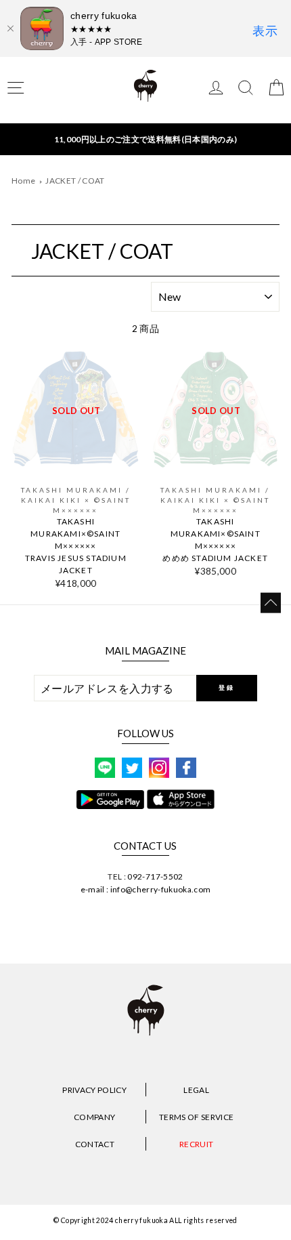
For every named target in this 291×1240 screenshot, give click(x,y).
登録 (226, 687)
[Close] (10, 28)
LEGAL (196, 1090)
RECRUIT (196, 1144)
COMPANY (94, 1117)
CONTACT (94, 1144)
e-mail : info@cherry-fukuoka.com (146, 889)
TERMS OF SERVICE (196, 1117)
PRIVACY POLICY (94, 1090)
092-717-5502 (155, 876)
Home (23, 180)
